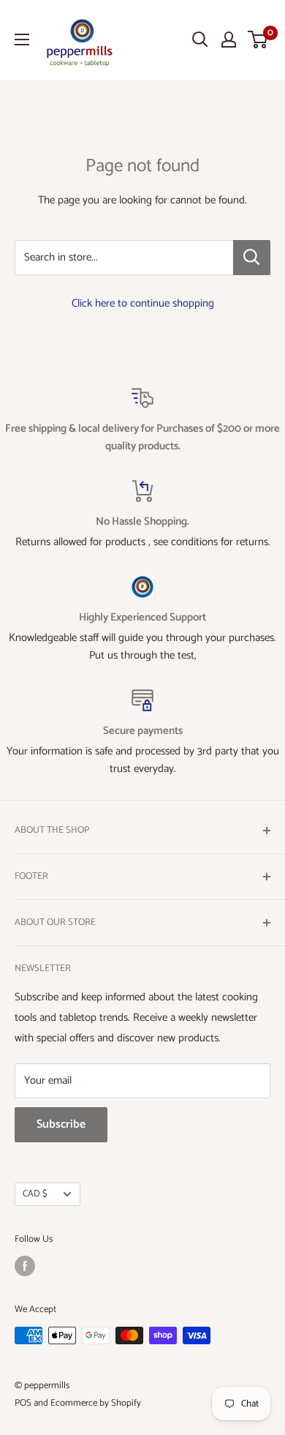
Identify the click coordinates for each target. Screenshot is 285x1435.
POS (23, 1403)
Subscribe (61, 1124)
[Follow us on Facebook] (25, 1266)
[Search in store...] (251, 257)
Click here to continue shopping (143, 303)
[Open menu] (22, 39)
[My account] (228, 39)
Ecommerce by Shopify (95, 1403)
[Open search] (200, 39)
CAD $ (35, 1194)
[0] (258, 39)
